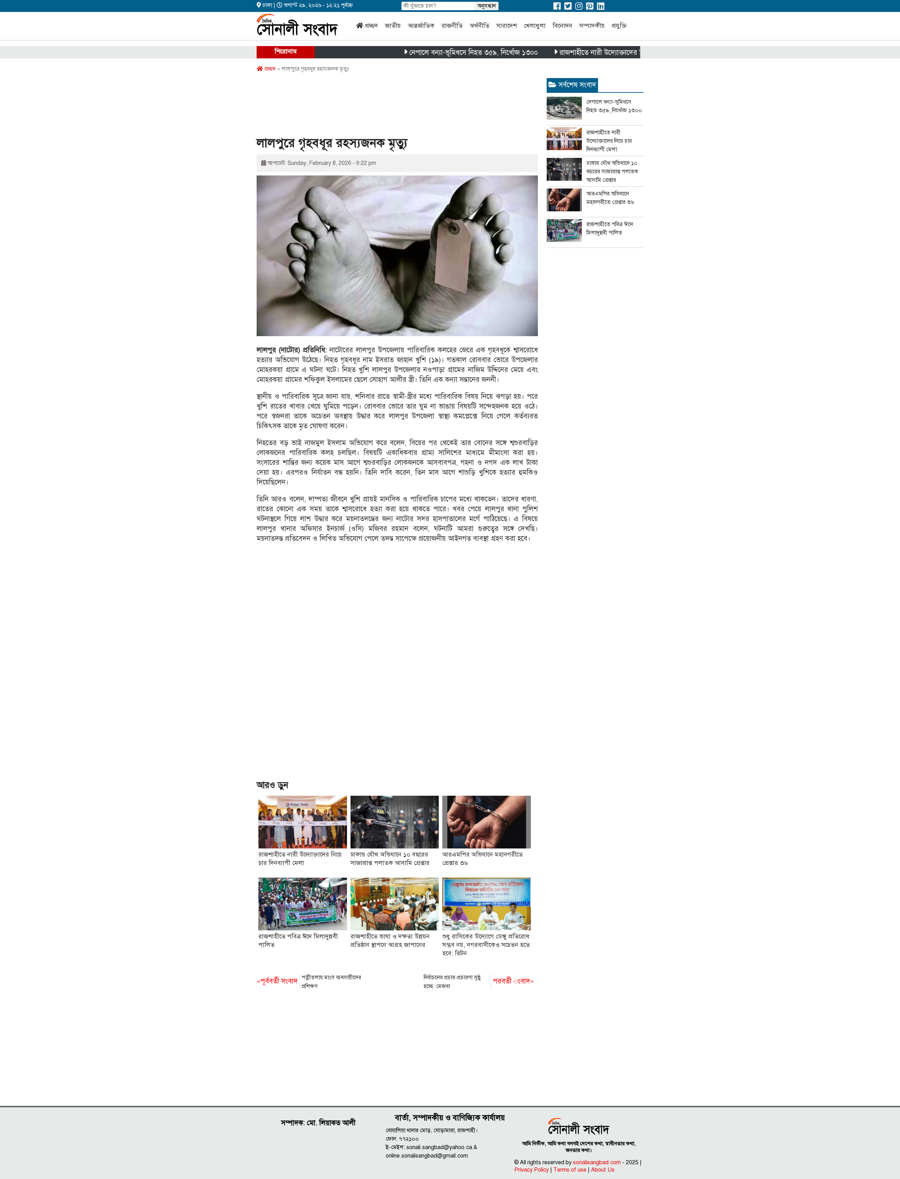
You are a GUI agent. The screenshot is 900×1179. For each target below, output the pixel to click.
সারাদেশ (506, 26)
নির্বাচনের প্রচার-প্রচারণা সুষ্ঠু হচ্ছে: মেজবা (479, 982)
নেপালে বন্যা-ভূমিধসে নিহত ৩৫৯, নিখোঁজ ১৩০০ (438, 52)
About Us (603, 1169)
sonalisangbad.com (597, 1162)
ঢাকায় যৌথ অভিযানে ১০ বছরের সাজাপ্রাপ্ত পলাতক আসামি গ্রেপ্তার (612, 172)
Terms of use (569, 1169)
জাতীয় (393, 26)
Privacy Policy (531, 1169)
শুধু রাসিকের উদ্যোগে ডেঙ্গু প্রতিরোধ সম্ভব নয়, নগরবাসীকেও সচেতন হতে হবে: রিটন (486, 945)
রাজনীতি (452, 26)
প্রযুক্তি (619, 26)
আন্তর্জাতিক (421, 26)
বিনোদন (562, 26)
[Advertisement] (385, 106)
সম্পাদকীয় (592, 26)
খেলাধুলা (535, 26)
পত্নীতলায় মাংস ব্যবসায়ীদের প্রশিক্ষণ (309, 982)
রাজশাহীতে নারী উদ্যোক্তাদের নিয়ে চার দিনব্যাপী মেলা (596, 52)
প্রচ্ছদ (371, 26)
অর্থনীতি (479, 26)
